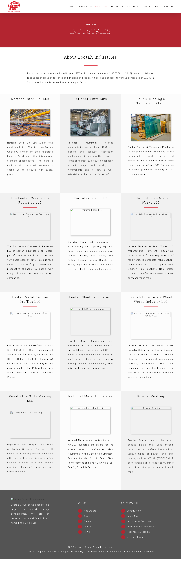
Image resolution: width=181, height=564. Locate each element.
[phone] (43, 528)
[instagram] (21, 528)
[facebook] (17, 528)
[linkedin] (30, 528)
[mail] (39, 528)
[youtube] (34, 528)
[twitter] (26, 528)
